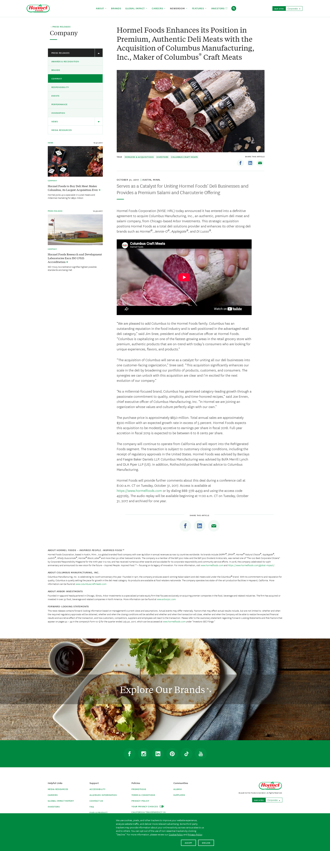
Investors (162, 156)
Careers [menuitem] (158, 8)
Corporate (293, 8)
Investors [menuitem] (218, 8)
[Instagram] (144, 754)
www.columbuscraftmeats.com (91, 584)
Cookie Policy (176, 834)
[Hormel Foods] (38, 8)
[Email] (260, 163)
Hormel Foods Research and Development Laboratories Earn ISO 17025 (75, 258)
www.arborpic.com (166, 599)
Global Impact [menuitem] (135, 8)
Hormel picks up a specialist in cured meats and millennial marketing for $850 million (71, 196)
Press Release (55, 210)
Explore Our (163, 689)
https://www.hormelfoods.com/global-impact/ (251, 565)
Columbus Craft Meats (184, 156)
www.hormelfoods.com (212, 565)
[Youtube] (201, 754)
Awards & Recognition (65, 61)
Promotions (138, 789)
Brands (55, 70)
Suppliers (179, 794)
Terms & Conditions (143, 794)
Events (55, 95)
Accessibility (97, 789)
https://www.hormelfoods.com (139, 490)
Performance (59, 104)
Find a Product (99, 812)
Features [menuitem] (198, 8)
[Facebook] (240, 163)
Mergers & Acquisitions (139, 156)
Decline (206, 842)
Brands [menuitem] (116, 8)
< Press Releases (60, 26)
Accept (188, 842)
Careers (53, 794)
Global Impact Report (61, 800)
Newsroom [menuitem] (178, 8)
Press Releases (60, 52)
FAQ (92, 806)
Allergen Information (103, 794)
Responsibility (60, 87)
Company (56, 78)
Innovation (58, 112)
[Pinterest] (172, 754)
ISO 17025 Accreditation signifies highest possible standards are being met (72, 268)
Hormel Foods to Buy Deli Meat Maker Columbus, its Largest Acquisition (73, 188)
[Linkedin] (250, 163)
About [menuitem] (100, 8)
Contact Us (96, 800)
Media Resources (61, 130)
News (54, 121)
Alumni (177, 789)
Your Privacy (144, 806)
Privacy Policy (140, 800)
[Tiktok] (186, 754)
